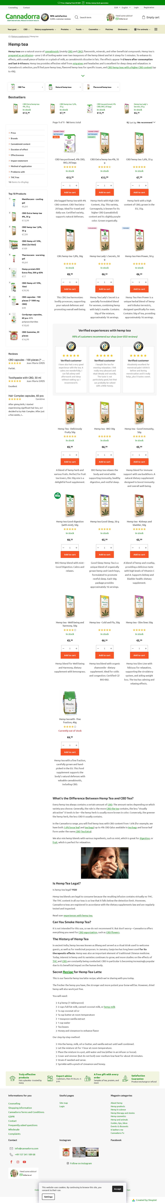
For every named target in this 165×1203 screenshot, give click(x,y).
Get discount (102, 615)
